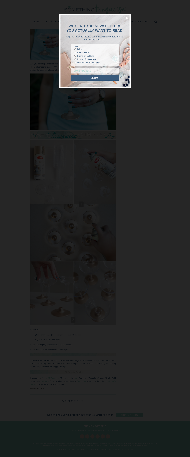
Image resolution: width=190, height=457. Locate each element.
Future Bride (83, 53)
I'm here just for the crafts (88, 63)
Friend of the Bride (85, 56)
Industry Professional (87, 59)
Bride (79, 49)
